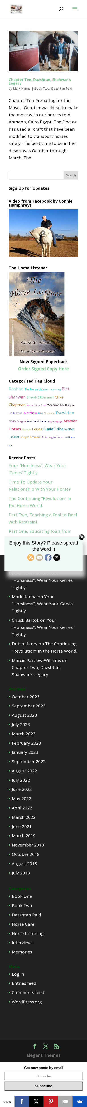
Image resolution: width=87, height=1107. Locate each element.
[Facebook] (21, 1101)
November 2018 (28, 845)
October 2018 (25, 854)
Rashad (16, 388)
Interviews (22, 942)
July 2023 (21, 724)
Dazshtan (65, 412)
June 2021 (22, 826)
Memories (22, 952)
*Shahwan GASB (57, 405)
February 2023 (26, 743)
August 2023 (24, 715)
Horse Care (23, 924)
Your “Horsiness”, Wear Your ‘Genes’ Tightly (42, 580)
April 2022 (22, 808)
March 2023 (23, 734)
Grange (26, 429)
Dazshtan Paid (61, 88)
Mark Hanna (22, 88)
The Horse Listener (37, 389)
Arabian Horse (37, 421)
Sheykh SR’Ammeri (40, 397)
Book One (22, 896)
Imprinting (55, 389)
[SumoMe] (79, 1101)
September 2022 (29, 761)
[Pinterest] (51, 1101)
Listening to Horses (53, 437)
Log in (18, 974)
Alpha (71, 405)
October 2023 (25, 697)
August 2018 (24, 863)
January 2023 (25, 752)
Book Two (41, 88)
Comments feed (28, 992)
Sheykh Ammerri (31, 437)
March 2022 (23, 817)
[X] (36, 1101)
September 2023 (29, 706)
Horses (37, 429)
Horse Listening (28, 933)
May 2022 (21, 798)
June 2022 (22, 789)
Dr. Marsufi (16, 413)
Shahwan (49, 413)
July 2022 (21, 780)
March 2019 (23, 836)
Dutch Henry (24, 644)
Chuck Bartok (25, 620)
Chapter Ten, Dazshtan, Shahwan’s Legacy (40, 81)
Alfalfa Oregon (17, 421)
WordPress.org (27, 1002)
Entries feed (24, 983)
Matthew (30, 412)
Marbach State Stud (36, 405)
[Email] (65, 1101)
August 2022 (24, 771)
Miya (40, 413)
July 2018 (21, 873)
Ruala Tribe (53, 428)
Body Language (55, 421)
